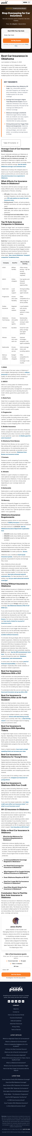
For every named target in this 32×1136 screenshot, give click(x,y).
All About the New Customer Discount (16, 1049)
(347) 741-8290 (26, 1129)
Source (25, 551)
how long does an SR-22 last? (20, 827)
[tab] (16, 846)
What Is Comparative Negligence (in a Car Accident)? (16, 1045)
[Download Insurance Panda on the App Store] (19, 1001)
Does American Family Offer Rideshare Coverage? (16, 1079)
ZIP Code (16, 966)
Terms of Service (16, 1029)
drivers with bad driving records (19, 716)
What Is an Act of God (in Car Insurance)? (16, 1052)
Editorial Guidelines (16, 1020)
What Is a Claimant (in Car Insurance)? (16, 1041)
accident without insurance (9, 634)
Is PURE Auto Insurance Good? (15, 1100)
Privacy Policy (16, 1026)
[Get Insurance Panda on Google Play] (23, 1001)
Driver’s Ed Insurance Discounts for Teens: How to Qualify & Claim (16, 1059)
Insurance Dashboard (16, 1018)
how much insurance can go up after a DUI (14, 692)
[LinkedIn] (16, 1001)
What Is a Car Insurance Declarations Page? (16, 1065)
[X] (12, 1001)
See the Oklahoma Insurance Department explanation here (15, 528)
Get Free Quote (16, 974)
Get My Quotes (16, 40)
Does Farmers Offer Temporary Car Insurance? (16, 1085)
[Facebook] (9, 1001)
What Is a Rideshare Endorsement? (16, 1062)
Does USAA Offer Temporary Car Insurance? (16, 1088)
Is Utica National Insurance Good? (16, 1106)
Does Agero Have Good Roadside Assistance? (16, 1091)
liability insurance (13, 522)
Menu (25, 2)
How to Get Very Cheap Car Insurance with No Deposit (16, 1069)
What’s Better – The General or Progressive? (16, 1094)
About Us (16, 1009)
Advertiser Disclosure (16, 1023)
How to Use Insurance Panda (16, 1015)
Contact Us (16, 1012)
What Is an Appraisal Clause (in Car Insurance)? (16, 1038)
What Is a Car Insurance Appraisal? (16, 1055)
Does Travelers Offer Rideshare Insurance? (16, 1103)
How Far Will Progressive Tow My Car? (16, 1097)
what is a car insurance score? (10, 806)
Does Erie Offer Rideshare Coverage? (16, 1082)
